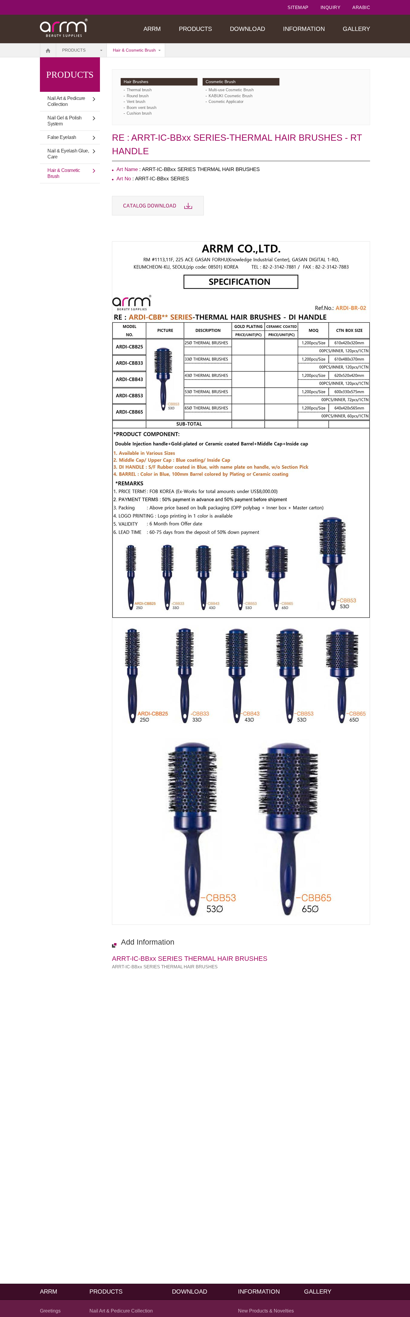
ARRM (152, 29)
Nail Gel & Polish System (64, 120)
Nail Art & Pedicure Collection (66, 101)
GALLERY (356, 29)
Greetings (50, 1310)
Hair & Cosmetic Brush (134, 50)
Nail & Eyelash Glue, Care (68, 153)
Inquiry (331, 7)
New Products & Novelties (266, 1310)
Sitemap (298, 7)
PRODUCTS (195, 29)
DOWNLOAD (247, 29)
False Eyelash (61, 137)
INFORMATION (304, 29)
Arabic (361, 7)
